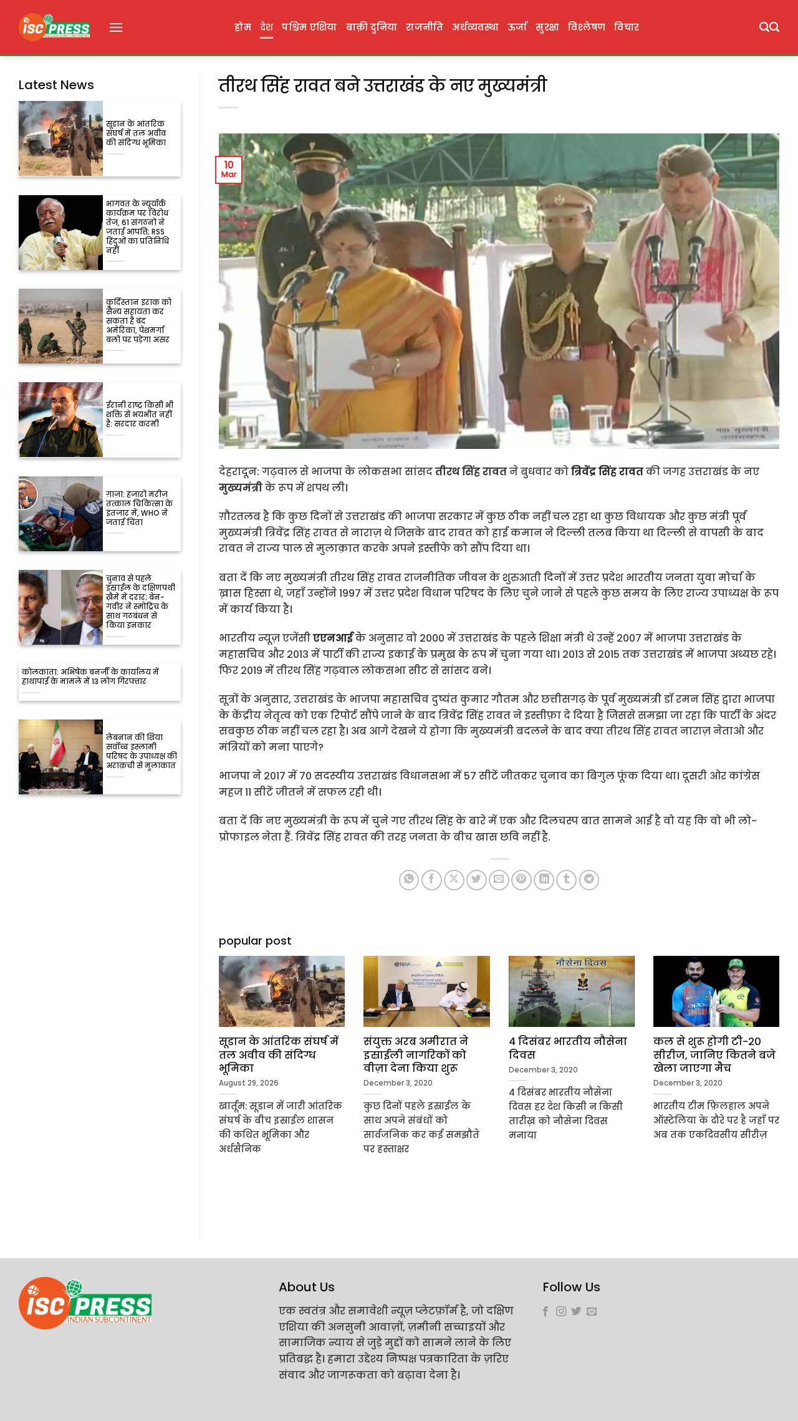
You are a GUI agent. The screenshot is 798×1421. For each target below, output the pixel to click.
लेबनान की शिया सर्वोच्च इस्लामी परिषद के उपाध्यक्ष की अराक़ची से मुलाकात (141, 752)
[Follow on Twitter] (576, 1311)
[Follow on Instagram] (561, 1311)
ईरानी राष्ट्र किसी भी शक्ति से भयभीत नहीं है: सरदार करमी (139, 415)
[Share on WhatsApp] (409, 880)
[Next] (781, 1078)
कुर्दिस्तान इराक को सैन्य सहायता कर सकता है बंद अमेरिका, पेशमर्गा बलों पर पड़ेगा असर (138, 321)
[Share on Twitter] (476, 880)
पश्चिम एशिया (309, 27)
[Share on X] (454, 880)
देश (267, 27)
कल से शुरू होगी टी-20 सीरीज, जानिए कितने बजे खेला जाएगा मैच (714, 1055)
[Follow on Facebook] (545, 1311)
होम (242, 27)
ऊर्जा (517, 27)
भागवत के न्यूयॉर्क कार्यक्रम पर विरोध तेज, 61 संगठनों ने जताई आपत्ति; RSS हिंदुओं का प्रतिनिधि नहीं (137, 228)
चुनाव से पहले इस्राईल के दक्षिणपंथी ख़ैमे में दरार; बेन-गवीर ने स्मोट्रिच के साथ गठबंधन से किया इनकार (140, 602)
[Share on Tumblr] (566, 880)
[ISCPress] (54, 27)
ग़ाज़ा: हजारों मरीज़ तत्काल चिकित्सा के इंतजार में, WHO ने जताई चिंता (139, 508)
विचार (626, 27)
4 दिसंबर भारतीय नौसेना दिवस (568, 1048)
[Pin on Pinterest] (521, 880)
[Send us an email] (592, 1311)
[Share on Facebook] (431, 880)
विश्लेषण (586, 27)
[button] (115, 27)
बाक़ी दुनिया (372, 27)
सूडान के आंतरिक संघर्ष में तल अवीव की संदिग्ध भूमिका (136, 134)
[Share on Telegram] (589, 880)
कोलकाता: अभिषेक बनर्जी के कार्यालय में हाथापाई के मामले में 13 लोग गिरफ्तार (90, 677)
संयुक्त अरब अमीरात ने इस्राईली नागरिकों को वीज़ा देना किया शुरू (415, 1055)
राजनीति (424, 27)
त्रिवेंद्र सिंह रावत (607, 472)
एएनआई (333, 638)
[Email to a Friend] (499, 880)
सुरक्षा (547, 27)
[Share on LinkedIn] (544, 880)
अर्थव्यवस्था (475, 27)
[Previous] (216, 1078)
